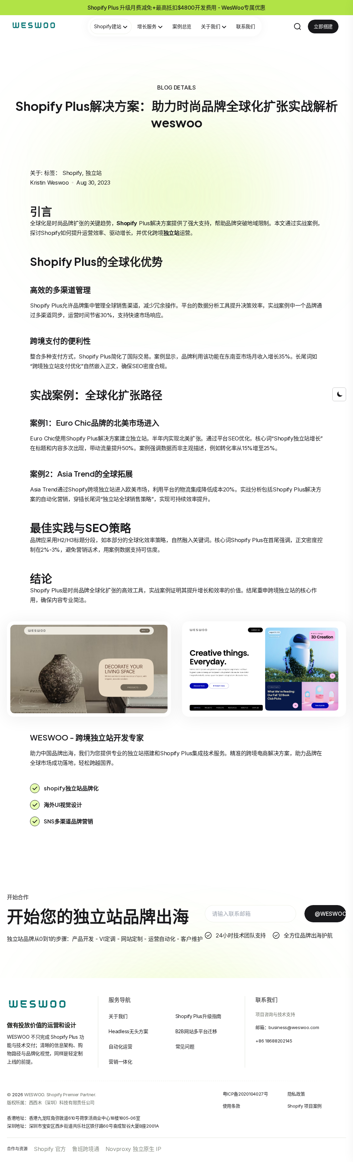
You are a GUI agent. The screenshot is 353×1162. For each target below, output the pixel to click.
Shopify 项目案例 (305, 1106)
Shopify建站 (107, 26)
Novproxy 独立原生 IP (133, 1148)
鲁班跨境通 (85, 1148)
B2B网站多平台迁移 (196, 1031)
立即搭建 (323, 26)
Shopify (72, 172)
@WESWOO (330, 913)
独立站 (93, 172)
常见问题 (184, 1046)
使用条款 (231, 1106)
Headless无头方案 (128, 1031)
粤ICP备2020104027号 (245, 1094)
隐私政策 (296, 1094)
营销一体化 (120, 1062)
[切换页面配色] (339, 394)
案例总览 (181, 26)
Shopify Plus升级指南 (198, 1016)
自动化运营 (120, 1046)
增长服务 (147, 26)
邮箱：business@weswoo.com (287, 1027)
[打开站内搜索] (297, 26)
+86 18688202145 (273, 1041)
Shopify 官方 (50, 1148)
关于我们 (210, 26)
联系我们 (245, 26)
